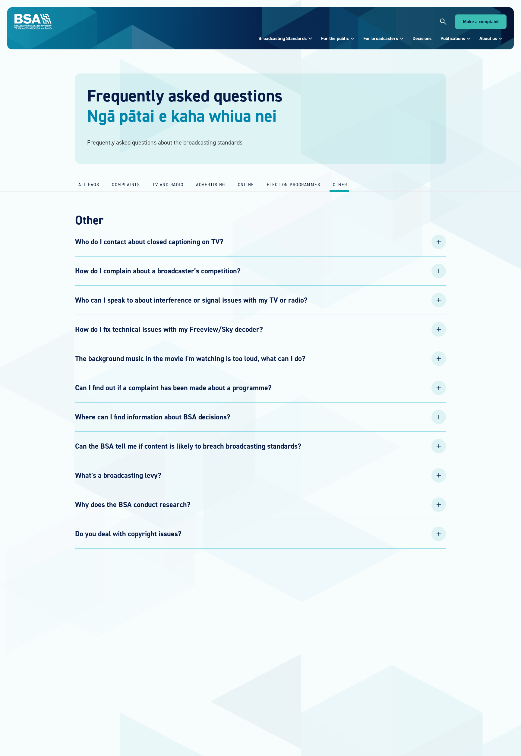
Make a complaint (481, 21)
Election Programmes (293, 184)
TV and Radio (168, 184)
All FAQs (88, 184)
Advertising (210, 184)
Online (246, 184)
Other (340, 184)
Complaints (126, 184)
